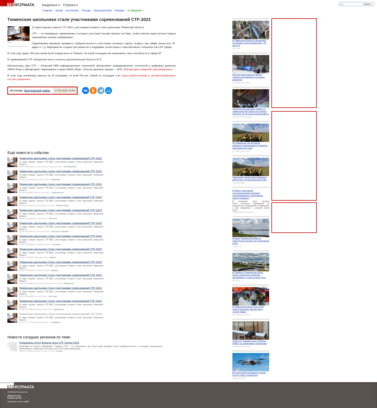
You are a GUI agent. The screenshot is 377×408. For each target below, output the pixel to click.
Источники (72, 10)
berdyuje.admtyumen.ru (17, 46)
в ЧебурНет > (136, 10)
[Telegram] (100, 90)
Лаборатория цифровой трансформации (147, 69)
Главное (47, 10)
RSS (27, 402)
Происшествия (103, 10)
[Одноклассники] (93, 90)
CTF (64, 27)
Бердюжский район (37, 90)
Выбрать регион (14, 398)
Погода (86, 10)
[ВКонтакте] (85, 90)
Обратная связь (14, 396)
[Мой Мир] (108, 90)
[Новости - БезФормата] (17, 3)
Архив (59, 10)
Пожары (120, 10)
